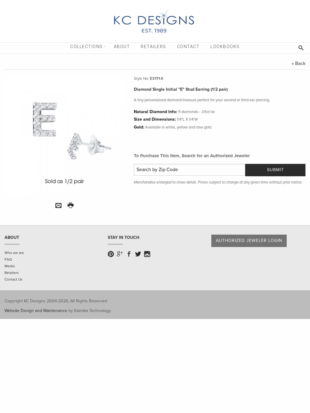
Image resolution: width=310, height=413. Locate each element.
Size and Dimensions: (155, 119)
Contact (188, 46)
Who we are (14, 253)
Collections (86, 46)
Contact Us (13, 279)
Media (10, 266)
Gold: (139, 127)
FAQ (8, 259)
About (122, 46)
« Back (298, 63)
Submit (275, 169)
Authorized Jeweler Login (249, 240)
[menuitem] (86, 47)
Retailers (153, 46)
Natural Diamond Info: (155, 111)
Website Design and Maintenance (36, 310)
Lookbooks (225, 46)
